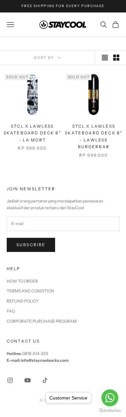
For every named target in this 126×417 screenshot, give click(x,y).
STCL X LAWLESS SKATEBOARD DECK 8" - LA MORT (32, 133)
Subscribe (30, 244)
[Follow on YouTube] (27, 380)
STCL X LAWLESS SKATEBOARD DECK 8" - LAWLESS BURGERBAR (93, 136)
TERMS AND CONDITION (30, 290)
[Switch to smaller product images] (116, 58)
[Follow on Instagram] (10, 380)
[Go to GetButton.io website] (110, 410)
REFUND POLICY (23, 300)
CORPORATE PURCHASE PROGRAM (42, 321)
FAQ (11, 311)
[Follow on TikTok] (45, 380)
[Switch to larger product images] (105, 58)
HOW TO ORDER (22, 281)
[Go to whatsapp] (109, 397)
